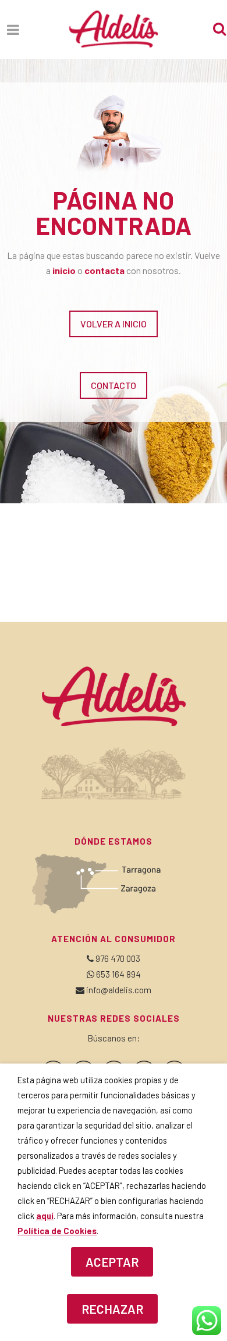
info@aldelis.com (118, 990)
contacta (104, 270)
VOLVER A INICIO (113, 323)
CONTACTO (113, 385)
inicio (64, 270)
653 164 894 (118, 974)
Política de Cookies (57, 1230)
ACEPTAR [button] (112, 1262)
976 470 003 (117, 958)
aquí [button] (45, 1215)
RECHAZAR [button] (112, 1309)
